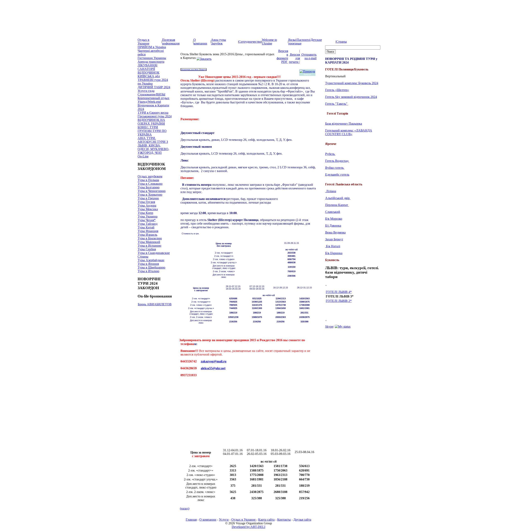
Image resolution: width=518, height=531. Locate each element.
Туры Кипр (145, 213)
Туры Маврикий (149, 242)
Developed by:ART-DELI (248, 527)
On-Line (143, 156)
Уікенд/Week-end (149, 101)
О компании (200, 41)
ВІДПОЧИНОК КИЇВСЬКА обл (149, 74)
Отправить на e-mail (308, 56)
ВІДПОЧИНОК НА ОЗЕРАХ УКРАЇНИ (151, 121)
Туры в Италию (148, 271)
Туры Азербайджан (151, 260)
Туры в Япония (148, 264)
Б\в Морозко (333, 218)
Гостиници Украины (152, 58)
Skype (329, 326)
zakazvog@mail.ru (213, 361)
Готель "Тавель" (336, 103)
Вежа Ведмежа (335, 232)
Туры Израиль (147, 234)
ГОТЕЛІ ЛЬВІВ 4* (339, 292)
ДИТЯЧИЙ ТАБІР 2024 (154, 87)
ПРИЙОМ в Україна (152, 47)
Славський (332, 211)
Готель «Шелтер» (337, 90)
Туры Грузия (146, 202)
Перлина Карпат (337, 205)
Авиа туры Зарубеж (218, 41)
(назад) (184, 508)
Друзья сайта (302, 519)
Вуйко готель (334, 167)
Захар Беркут (334, 239)
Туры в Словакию (150, 183)
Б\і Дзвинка (333, 225)
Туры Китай (146, 227)
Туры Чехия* (147, 220)
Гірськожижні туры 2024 (155, 116)
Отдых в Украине (143, 41)
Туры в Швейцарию (151, 267)
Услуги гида (146, 90)
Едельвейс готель (337, 174)
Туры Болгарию (148, 187)
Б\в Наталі (332, 246)
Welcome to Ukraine (269, 41)
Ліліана (330, 191)
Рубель (330, 154)
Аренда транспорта (151, 61)
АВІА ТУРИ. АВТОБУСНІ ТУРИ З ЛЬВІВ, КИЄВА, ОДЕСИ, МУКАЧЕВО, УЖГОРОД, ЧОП (153, 145)
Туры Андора (147, 205)
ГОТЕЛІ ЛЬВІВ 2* (339, 301)
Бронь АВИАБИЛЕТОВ (155, 304)
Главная (191, 519)
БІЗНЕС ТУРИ (148, 127)
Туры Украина (147, 216)
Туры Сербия (147, 249)
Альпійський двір (337, 198)
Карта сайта (266, 519)
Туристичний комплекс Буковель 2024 (351, 83)
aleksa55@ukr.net (213, 368)
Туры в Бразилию (150, 238)
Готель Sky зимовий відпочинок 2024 (351, 97)
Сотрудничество (250, 41)
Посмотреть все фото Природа (193, 69)
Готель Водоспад (337, 160)
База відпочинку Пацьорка (343, 123)
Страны (341, 41)
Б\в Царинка (333, 253)
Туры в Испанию (149, 245)
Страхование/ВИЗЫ (151, 94)
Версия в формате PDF (282, 56)
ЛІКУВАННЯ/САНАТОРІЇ (148, 67)
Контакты (284, 519)
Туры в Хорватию (150, 194)
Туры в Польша (148, 180)
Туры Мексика (148, 209)
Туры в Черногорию (152, 191)
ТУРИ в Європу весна (153, 112)
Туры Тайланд (147, 223)
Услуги (224, 519)
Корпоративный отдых (153, 98)
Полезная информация (170, 41)
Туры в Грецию (148, 198)
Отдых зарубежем (150, 176)
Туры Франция (148, 231)
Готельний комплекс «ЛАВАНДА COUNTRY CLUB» (348, 132)
